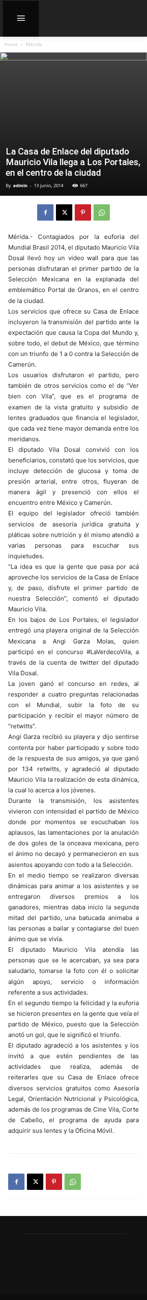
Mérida (34, 44)
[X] (64, 212)
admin (20, 185)
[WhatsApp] (102, 212)
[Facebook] (45, 212)
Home (11, 44)
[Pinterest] (83, 212)
